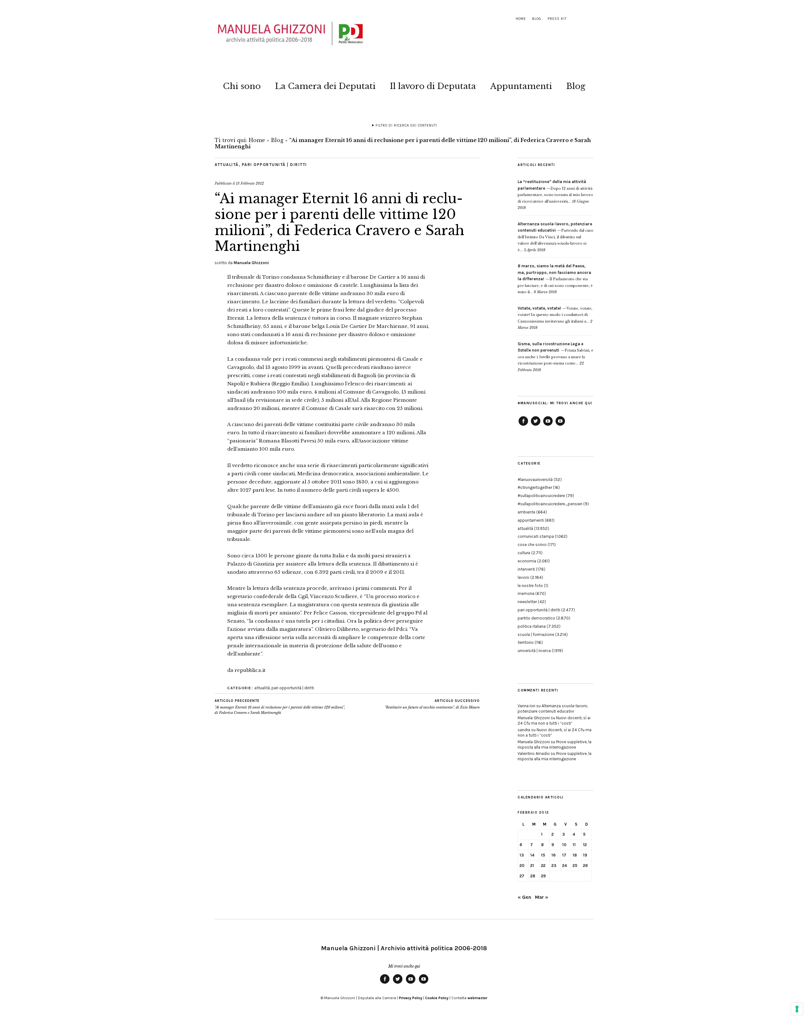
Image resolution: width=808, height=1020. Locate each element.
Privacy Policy (410, 998)
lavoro (523, 577)
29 (543, 876)
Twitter (535, 425)
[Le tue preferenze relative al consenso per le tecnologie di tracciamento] (797, 1009)
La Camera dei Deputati (325, 86)
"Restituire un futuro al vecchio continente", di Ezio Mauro (432, 704)
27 (522, 876)
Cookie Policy (437, 998)
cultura (524, 552)
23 (553, 865)
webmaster (477, 998)
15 (543, 855)
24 (564, 865)
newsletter (527, 601)
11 (574, 844)
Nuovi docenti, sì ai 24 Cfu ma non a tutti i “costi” (554, 720)
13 (522, 855)
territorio (526, 642)
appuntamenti (531, 520)
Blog (536, 19)
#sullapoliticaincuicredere (541, 495)
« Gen (524, 897)
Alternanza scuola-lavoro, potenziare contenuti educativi (553, 708)
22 (543, 865)
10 (564, 844)
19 (585, 855)
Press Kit (557, 19)
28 (532, 876)
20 (522, 865)
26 (585, 865)
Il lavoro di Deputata (433, 86)
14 (532, 855)
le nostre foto (530, 585)
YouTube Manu (548, 425)
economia (527, 561)
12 (585, 844)
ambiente (526, 512)
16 (553, 855)
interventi (526, 569)
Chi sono (242, 86)
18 (575, 855)
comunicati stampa (536, 536)
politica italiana (532, 626)
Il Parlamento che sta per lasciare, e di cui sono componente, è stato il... (555, 279)
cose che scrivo (532, 544)
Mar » (541, 897)
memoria (526, 593)
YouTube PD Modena (560, 425)
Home (521, 19)
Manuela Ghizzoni (251, 262)
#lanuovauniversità (535, 479)
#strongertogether (535, 487)
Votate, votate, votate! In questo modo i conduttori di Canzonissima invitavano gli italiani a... (555, 314)
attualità (227, 164)
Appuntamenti (521, 86)
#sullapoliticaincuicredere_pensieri (550, 503)
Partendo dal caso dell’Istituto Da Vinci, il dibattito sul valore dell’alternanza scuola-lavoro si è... (555, 237)
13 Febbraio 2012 (250, 183)
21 (532, 865)
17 (564, 855)
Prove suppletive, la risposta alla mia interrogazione (554, 744)
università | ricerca (534, 650)
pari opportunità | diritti (274, 164)
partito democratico (536, 618)
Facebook (523, 425)
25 (575, 865)
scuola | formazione (536, 634)
